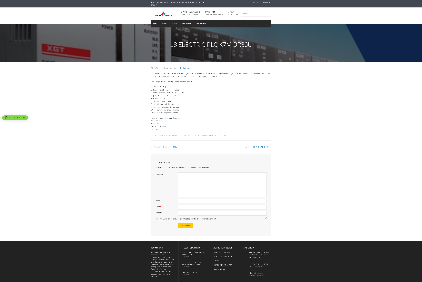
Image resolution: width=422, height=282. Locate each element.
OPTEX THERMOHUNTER (223, 265)
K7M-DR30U (186, 135)
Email (158, 207)
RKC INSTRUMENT (220, 269)
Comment (160, 175)
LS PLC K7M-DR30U (216, 135)
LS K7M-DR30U (205, 135)
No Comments (185, 68)
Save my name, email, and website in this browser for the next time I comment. (186, 219)
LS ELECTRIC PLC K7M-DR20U (165, 147)
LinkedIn (268, 2)
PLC (225, 135)
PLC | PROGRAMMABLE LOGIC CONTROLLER (165, 135)
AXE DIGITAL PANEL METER (223, 257)
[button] (15, 117)
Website (159, 213)
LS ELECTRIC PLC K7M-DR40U (256, 147)
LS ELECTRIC (195, 135)
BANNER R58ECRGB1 (189, 272)
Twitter (257, 2)
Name (158, 201)
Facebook (246, 2)
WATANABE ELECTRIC (222, 252)
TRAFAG (217, 261)
